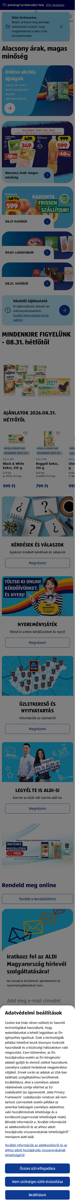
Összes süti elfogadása (37, 1168)
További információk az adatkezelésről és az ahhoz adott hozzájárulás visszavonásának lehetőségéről (36, 1150)
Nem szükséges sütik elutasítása (37, 1181)
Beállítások (37, 1195)
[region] (37, 1104)
